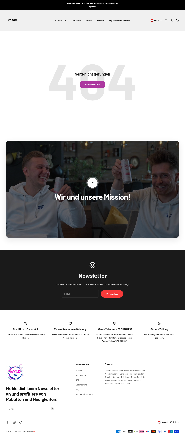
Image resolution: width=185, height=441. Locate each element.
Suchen (79, 370)
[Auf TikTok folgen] (20, 422)
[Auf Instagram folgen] (14, 422)
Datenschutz (81, 384)
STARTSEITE (60, 20)
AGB (78, 380)
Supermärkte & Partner (119, 20)
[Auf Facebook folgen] (7, 422)
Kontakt (100, 20)
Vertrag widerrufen (84, 394)
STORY (89, 20)
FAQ (77, 389)
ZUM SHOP (76, 20)
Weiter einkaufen (92, 84)
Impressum (81, 375)
